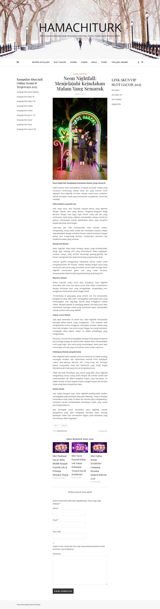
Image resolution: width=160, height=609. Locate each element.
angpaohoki (116, 104)
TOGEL (104, 62)
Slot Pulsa (28, 124)
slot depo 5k (117, 95)
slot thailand (116, 99)
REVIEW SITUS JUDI (41, 62)
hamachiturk (62, 431)
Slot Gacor (28, 120)
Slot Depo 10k (29, 101)
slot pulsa (115, 90)
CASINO (73, 62)
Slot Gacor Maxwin (31, 92)
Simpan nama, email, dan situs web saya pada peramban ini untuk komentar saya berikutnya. (79, 547)
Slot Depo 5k (29, 96)
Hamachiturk (80, 27)
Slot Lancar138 (30, 129)
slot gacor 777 (30, 115)
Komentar (57, 553)
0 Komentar (102, 431)
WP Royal (36, 604)
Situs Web (57, 531)
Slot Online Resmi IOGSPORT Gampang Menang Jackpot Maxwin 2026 (99, 467)
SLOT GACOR (60, 62)
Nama (56, 508)
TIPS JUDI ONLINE (120, 62)
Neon (56, 425)
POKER (84, 62)
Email (55, 520)
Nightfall (64, 425)
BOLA (94, 62)
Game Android (80, 74)
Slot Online (28, 106)
